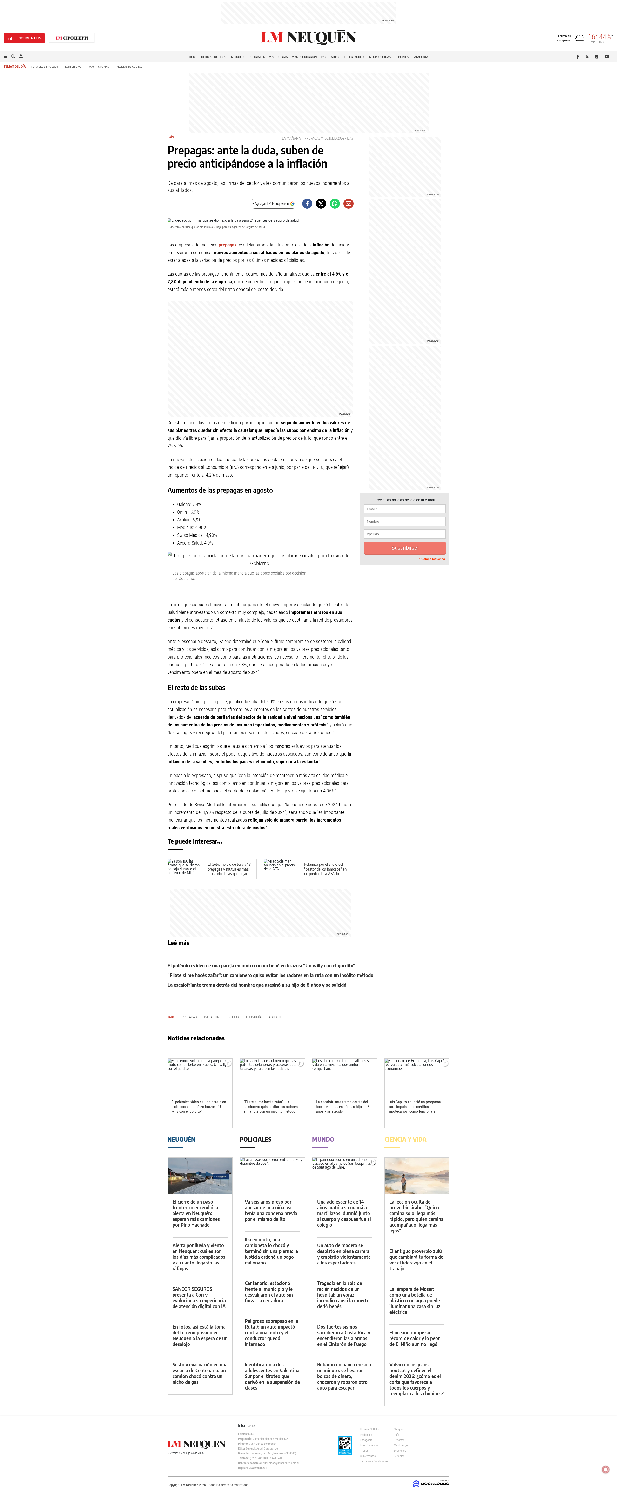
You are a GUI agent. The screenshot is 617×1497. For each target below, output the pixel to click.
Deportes (402, 57)
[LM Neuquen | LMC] (72, 38)
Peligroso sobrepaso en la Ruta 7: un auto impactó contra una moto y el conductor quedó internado (271, 1332)
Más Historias (99, 66)
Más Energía (278, 57)
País (324, 57)
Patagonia (420, 57)
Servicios (399, 1456)
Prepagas (312, 138)
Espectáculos (354, 57)
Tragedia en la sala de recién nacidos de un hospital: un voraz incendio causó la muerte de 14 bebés (343, 1294)
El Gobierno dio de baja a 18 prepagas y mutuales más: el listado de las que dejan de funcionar (229, 871)
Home (193, 57)
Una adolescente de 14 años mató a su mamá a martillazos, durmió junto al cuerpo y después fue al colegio (344, 1213)
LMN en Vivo (73, 66)
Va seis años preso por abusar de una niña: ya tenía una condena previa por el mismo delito (271, 1210)
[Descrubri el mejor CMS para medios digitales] (431, 1487)
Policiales (256, 57)
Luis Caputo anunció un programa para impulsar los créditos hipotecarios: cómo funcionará (414, 1106)
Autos (335, 57)
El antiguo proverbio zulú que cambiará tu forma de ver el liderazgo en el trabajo (416, 1259)
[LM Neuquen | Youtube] (607, 56)
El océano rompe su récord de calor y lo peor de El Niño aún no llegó (414, 1338)
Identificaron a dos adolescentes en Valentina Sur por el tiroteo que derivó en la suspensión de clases (272, 1376)
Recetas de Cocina (129, 66)
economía (254, 1017)
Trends (364, 1450)
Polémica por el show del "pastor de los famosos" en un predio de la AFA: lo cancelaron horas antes (325, 871)
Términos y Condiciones (373, 1461)
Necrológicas (380, 57)
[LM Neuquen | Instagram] (598, 56)
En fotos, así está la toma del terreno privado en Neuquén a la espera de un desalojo (200, 1335)
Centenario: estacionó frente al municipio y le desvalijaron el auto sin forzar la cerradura (269, 1291)
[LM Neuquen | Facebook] (579, 56)
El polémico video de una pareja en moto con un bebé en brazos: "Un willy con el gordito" (261, 965)
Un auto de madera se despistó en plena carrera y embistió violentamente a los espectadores (344, 1253)
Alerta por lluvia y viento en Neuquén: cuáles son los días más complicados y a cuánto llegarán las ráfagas (199, 1256)
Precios (233, 1017)
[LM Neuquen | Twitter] (588, 56)
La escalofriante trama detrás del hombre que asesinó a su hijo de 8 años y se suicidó (257, 985)
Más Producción (304, 57)
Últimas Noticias (214, 57)
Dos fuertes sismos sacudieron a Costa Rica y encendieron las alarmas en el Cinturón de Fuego (343, 1335)
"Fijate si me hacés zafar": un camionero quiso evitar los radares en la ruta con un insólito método (270, 975)
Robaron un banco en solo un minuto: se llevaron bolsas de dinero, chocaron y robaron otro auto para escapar (344, 1376)
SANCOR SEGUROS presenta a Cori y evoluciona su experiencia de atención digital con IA (199, 1297)
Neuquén (238, 57)
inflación (211, 1017)
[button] (5, 56)
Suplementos (368, 1456)
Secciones (400, 1450)
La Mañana (291, 138)
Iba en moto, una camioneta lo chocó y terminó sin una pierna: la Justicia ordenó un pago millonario (271, 1250)
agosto (275, 1017)
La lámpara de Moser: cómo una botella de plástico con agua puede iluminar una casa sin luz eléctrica (414, 1300)
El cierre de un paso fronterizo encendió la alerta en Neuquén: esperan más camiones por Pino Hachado (196, 1213)
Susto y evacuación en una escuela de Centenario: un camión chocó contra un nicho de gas (200, 1373)
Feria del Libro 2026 (44, 66)
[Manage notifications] (606, 1469)
